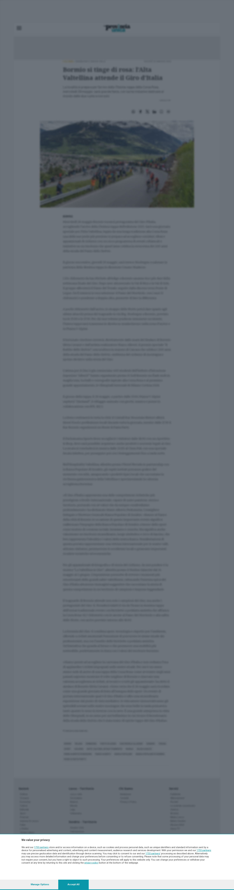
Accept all (73, 884)
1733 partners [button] (41, 847)
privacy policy (91, 862)
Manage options (40, 884)
